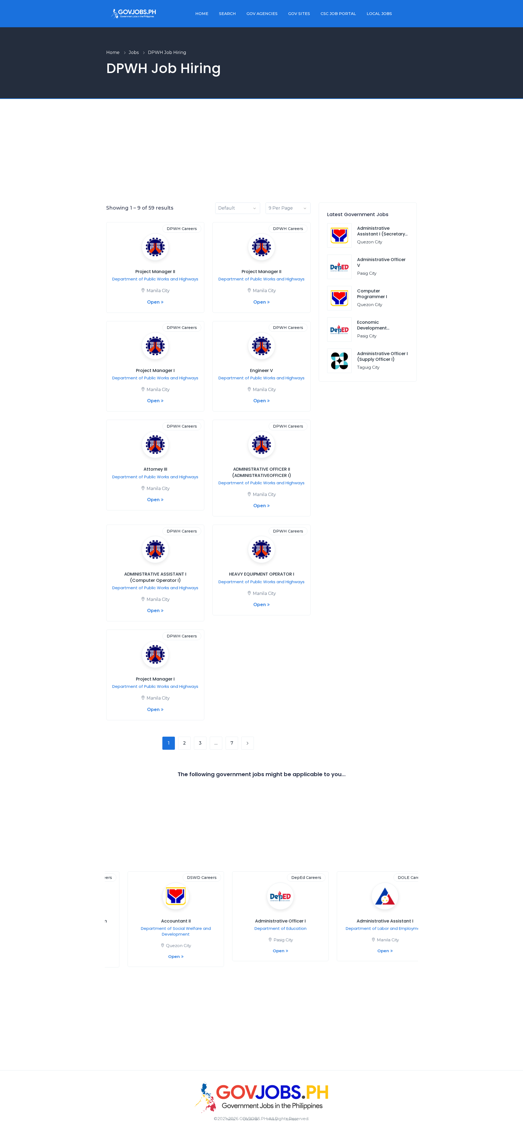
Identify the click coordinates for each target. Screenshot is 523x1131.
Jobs (134, 52)
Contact (291, 1119)
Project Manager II (155, 271)
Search (227, 13)
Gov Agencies (262, 13)
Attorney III (155, 469)
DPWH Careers (182, 228)
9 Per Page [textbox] (281, 208)
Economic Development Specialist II (372, 328)
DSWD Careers (183, 877)
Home (201, 13)
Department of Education (262, 928)
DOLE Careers (393, 877)
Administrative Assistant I (366, 921)
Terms (230, 1119)
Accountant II (157, 921)
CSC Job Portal (338, 13)
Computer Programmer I (372, 294)
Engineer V (261, 370)
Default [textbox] (226, 208)
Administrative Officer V (381, 262)
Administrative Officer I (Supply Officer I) (382, 356)
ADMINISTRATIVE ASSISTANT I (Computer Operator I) (155, 577)
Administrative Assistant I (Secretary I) (381, 234)
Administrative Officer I (261, 921)
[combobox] (237, 208)
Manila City (158, 290)
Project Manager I (155, 370)
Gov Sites (299, 13)
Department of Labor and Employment (366, 928)
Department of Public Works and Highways (155, 279)
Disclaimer (250, 1119)
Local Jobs (379, 13)
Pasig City (366, 273)
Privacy (272, 1119)
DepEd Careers (288, 877)
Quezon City (369, 241)
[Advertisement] (261, 161)
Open (153, 302)
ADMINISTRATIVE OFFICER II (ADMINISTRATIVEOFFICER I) (261, 472)
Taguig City (368, 367)
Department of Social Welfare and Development (157, 931)
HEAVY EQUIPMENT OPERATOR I (261, 574)
